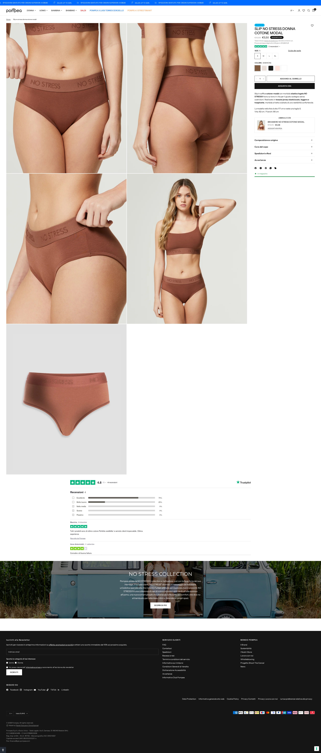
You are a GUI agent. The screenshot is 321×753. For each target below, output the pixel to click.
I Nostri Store (246, 652)
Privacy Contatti (248, 699)
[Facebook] (256, 168)
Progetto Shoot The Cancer (252, 663)
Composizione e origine (266, 140)
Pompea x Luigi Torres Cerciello (107, 10)
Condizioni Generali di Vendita (175, 666)
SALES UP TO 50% (31, 3)
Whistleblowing (247, 659)
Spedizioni (166, 652)
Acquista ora (284, 86)
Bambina (55, 10)
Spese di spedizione (271, 41)
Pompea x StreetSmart (140, 10)
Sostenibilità (245, 648)
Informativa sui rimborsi (172, 663)
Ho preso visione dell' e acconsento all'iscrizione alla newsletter (41, 667)
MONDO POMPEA (249, 640)
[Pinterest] (266, 168)
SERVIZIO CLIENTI (171, 640)
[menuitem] (31, 10)
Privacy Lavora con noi (268, 699)
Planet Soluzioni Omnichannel (27, 725)
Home (8, 19)
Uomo (42, 10)
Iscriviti (14, 672)
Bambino (70, 10)
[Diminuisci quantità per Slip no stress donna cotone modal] (256, 79)
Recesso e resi (168, 655)
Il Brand (243, 645)
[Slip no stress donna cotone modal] (258, 68)
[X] (261, 168)
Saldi (83, 10)
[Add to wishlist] (312, 25)
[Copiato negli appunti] (275, 168)
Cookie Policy (233, 699)
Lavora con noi (246, 655)
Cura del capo (261, 147)
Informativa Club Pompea (173, 677)
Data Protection (189, 699)
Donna (30, 10)
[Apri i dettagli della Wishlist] (303, 11)
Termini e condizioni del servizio (176, 659)
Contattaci (167, 648)
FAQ (164, 645)
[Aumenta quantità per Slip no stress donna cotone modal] (263, 79)
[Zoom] (121, 28)
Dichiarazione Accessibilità (174, 670)
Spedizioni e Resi (263, 153)
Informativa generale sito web (211, 699)
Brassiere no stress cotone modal (286, 122)
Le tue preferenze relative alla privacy (296, 699)
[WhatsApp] (271, 168)
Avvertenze (260, 160)
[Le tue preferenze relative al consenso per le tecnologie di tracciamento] (316, 748)
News (242, 666)
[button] (160, 605)
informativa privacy (34, 667)
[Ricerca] (308, 11)
